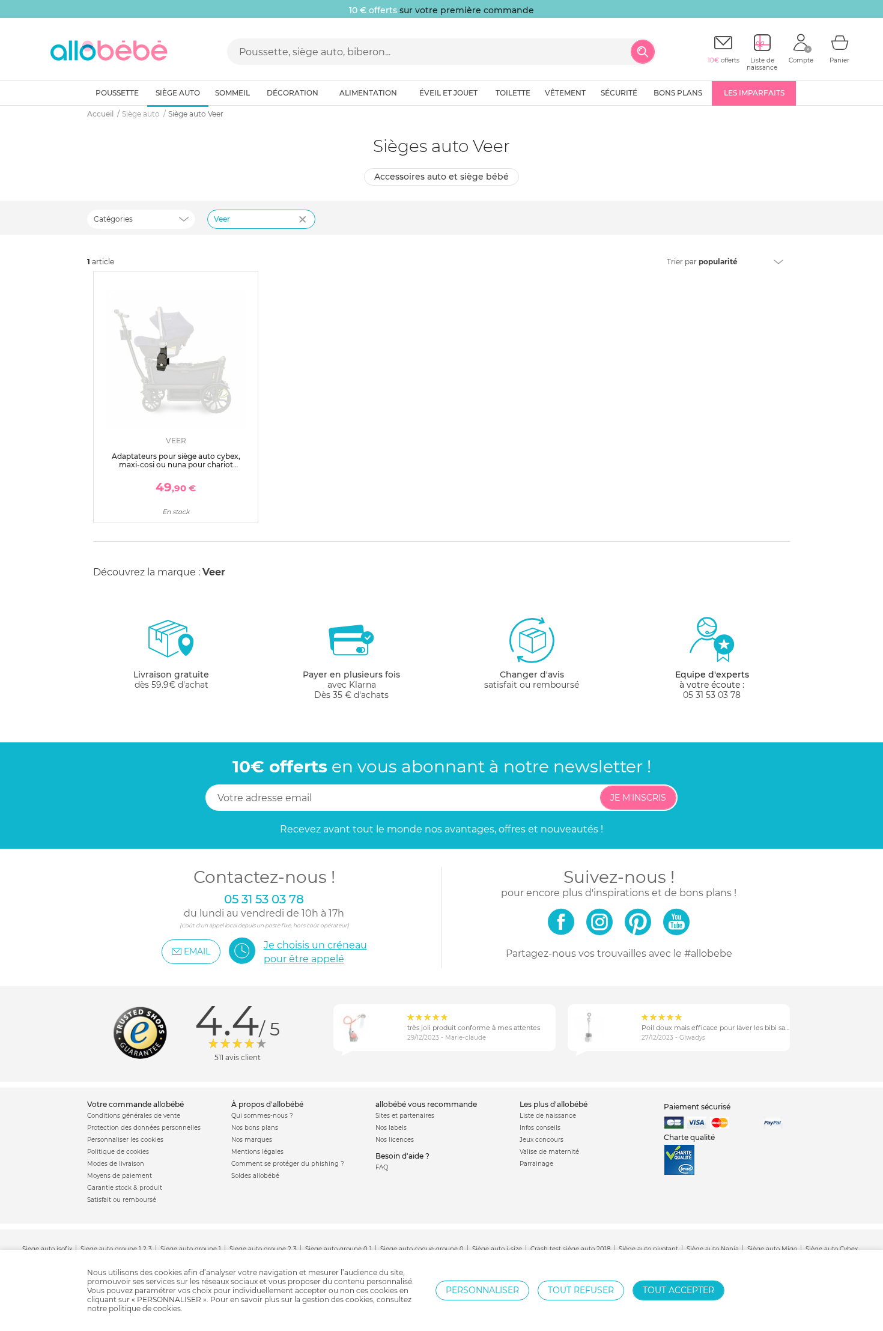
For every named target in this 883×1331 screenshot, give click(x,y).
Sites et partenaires (404, 1116)
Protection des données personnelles (144, 1128)
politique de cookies (145, 1308)
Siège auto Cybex (832, 1249)
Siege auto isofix (47, 1249)
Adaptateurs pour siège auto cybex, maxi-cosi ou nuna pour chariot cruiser (176, 465)
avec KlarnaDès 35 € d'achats (351, 684)
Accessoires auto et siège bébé (441, 176)
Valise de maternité (549, 1152)
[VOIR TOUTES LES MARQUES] (304, 227)
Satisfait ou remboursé (121, 1200)
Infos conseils (540, 1128)
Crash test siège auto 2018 (570, 1249)
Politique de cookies (118, 1152)
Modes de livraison (115, 1164)
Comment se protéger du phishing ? (287, 1164)
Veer (222, 218)
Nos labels (391, 1128)
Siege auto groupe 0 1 (338, 1249)
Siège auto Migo (772, 1249)
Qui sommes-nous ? (262, 1116)
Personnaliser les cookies (125, 1140)
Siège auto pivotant (648, 1249)
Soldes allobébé (255, 1176)
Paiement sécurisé (697, 1106)
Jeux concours (541, 1140)
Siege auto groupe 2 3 (263, 1249)
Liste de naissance (548, 1116)
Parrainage (536, 1164)
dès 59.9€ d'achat (171, 679)
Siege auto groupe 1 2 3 (116, 1249)
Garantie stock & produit (124, 1188)
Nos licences (394, 1140)
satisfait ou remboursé (531, 679)
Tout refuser (581, 1290)
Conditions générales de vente (133, 1116)
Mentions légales (257, 1152)
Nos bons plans (254, 1128)
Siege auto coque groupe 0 (422, 1249)
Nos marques (251, 1140)
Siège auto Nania (713, 1249)
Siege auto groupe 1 (190, 1249)
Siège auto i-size (497, 1249)
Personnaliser (482, 1290)
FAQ (381, 1167)
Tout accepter (678, 1290)
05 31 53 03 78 (712, 695)
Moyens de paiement (119, 1176)
